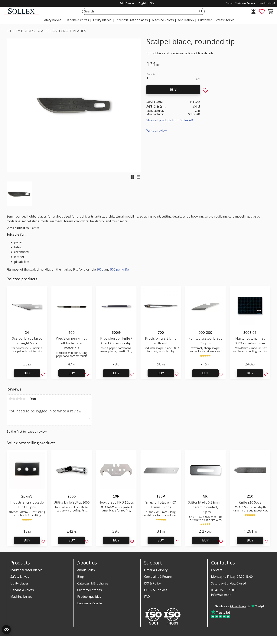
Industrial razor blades (26, 570)
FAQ (147, 596)
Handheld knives (22, 590)
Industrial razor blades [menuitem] (132, 20)
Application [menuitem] (186, 20)
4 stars (20, 398)
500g (99, 269)
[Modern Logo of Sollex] (21, 14)
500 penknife (119, 269)
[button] (262, 11)
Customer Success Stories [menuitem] (216, 20)
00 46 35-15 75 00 (223, 590)
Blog (80, 576)
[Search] (201, 11)
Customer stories (89, 590)
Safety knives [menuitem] (52, 20)
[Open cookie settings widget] (6, 629)
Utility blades (19, 583)
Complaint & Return (158, 576)
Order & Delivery (156, 570)
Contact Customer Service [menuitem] (240, 3)
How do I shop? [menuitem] (266, 3)
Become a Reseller (90, 603)
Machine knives (21, 596)
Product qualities (89, 596)
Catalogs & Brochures (92, 583)
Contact (216, 570)
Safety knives (19, 576)
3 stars (17, 398)
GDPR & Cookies (155, 590)
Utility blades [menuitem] (102, 20)
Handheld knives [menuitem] (77, 20)
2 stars (13, 398)
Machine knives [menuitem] (163, 20)
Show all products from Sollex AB (169, 120)
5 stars (24, 398)
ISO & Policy (152, 583)
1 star (10, 398)
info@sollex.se (221, 595)
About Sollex (86, 570)
